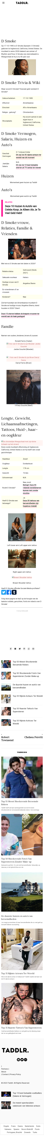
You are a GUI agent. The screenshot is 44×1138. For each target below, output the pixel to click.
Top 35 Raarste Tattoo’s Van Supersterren (21, 1027)
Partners (4, 1069)
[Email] (33, 648)
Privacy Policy (15, 1074)
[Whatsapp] (28, 648)
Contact (5, 1074)
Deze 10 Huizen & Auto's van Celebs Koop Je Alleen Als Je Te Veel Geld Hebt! (22, 210)
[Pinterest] (24, 648)
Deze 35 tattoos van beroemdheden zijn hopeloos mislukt (31, 503)
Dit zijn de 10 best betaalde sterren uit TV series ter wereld (28, 166)
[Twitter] (19, 648)
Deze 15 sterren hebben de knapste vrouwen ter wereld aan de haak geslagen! (20, 315)
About (3, 1072)
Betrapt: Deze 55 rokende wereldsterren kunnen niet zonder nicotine (32, 489)
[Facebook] (10, 648)
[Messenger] (15, 648)
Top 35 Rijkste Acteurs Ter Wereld (28, 696)
